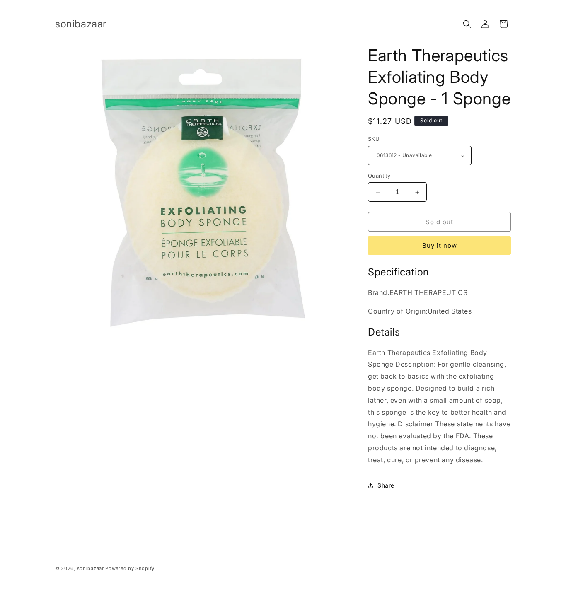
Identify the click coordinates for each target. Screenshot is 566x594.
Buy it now (439, 245)
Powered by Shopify (130, 568)
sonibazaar (90, 568)
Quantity (379, 175)
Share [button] (385, 485)
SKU (374, 138)
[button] (467, 24)
